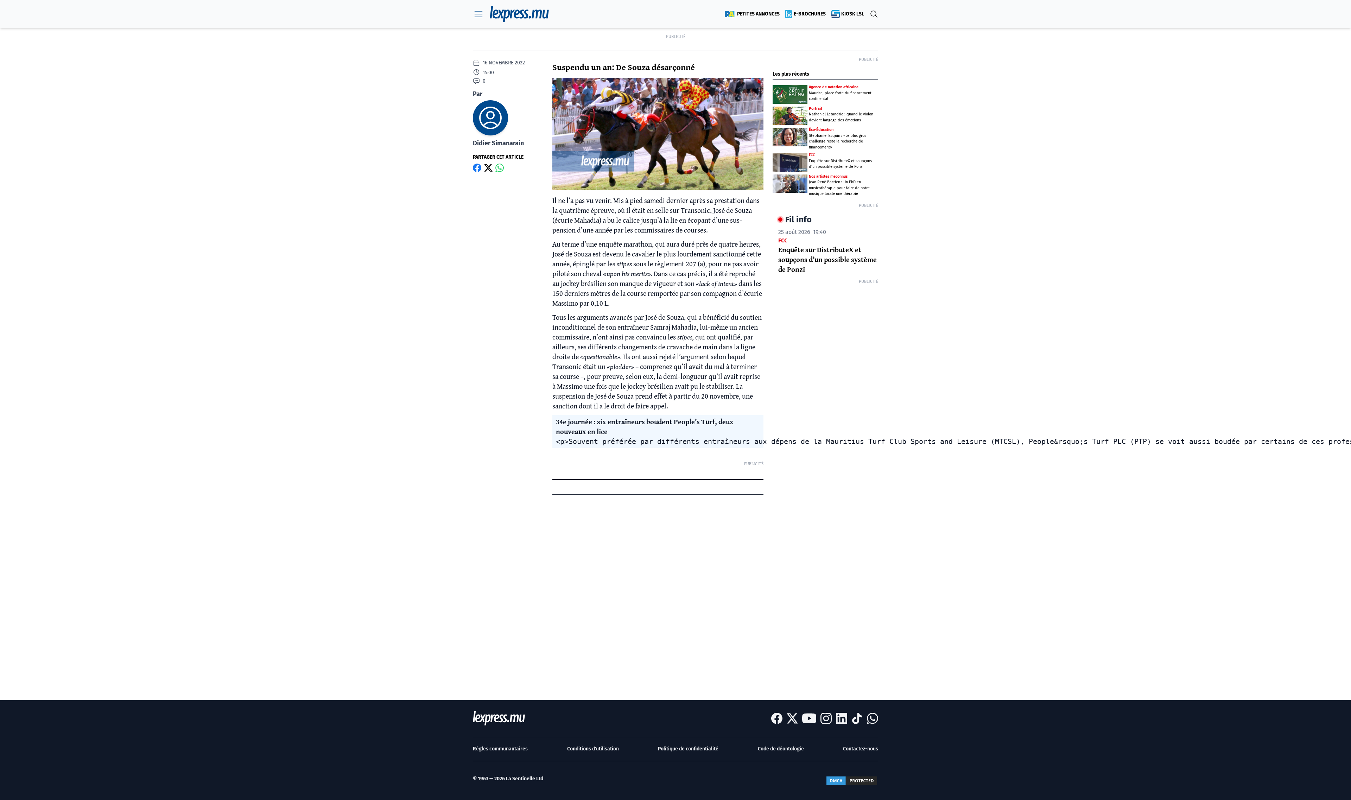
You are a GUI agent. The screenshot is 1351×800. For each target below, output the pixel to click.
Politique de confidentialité (688, 749)
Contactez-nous (860, 749)
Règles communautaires (500, 749)
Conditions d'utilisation (593, 749)
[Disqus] (657, 584)
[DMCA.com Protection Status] (851, 780)
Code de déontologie (781, 749)
